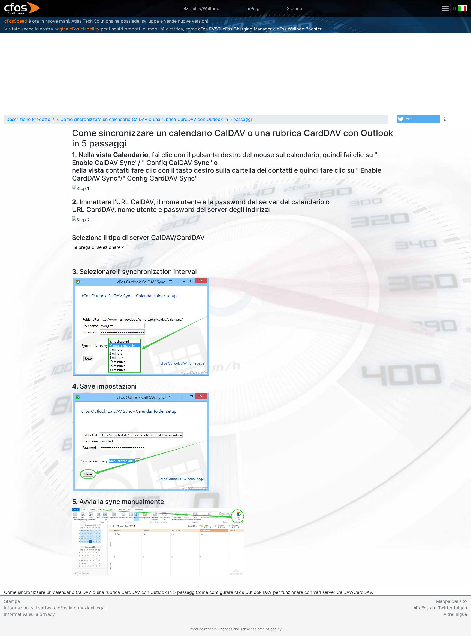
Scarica (294, 8)
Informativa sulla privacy (29, 614)
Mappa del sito (451, 601)
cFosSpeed (15, 21)
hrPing (252, 8)
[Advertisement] (235, 74)
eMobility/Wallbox (200, 8)
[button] (418, 119)
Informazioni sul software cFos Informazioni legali (55, 607)
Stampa (12, 601)
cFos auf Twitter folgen (442, 607)
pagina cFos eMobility (76, 29)
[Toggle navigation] (445, 8)
